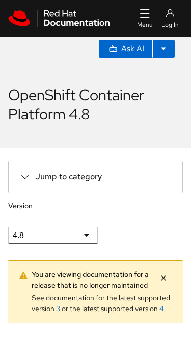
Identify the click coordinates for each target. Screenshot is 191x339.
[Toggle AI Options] (163, 49)
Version (20, 205)
